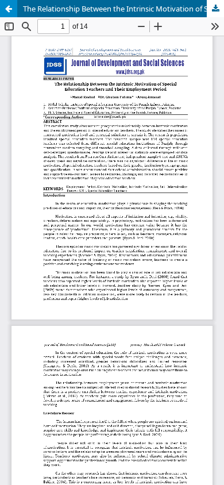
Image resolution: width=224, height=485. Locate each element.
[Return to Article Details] (8, 8)
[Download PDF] (215, 8)
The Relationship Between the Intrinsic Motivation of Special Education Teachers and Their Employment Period (123, 8)
